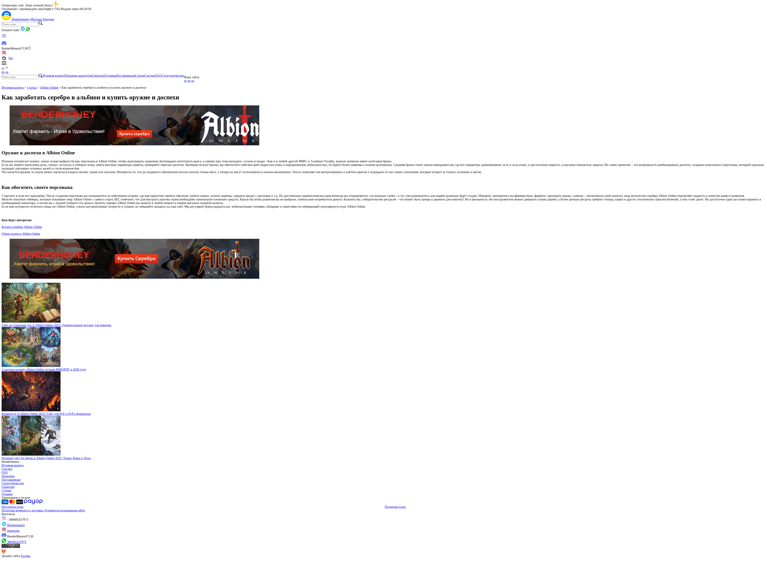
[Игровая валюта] (7, 19)
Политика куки (395, 506)
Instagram (13, 530)
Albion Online (49, 87)
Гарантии (98, 75)
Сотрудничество (173, 75)
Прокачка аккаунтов (78, 75)
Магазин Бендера (42, 19)
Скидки (150, 75)
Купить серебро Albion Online (22, 227)
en (3, 72)
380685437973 (16, 542)
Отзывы (110, 75)
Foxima (25, 556)
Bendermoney (21, 19)
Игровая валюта (54, 75)
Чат (10, 58)
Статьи (140, 75)
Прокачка (8, 476)
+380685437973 (17, 519)
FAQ (158, 75)
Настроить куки (12, 506)
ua (6, 72)
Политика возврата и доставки (23, 510)
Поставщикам (125, 75)
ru (185, 80)
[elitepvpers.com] (11, 546)
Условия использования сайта (64, 510)
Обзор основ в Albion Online (21, 233)
